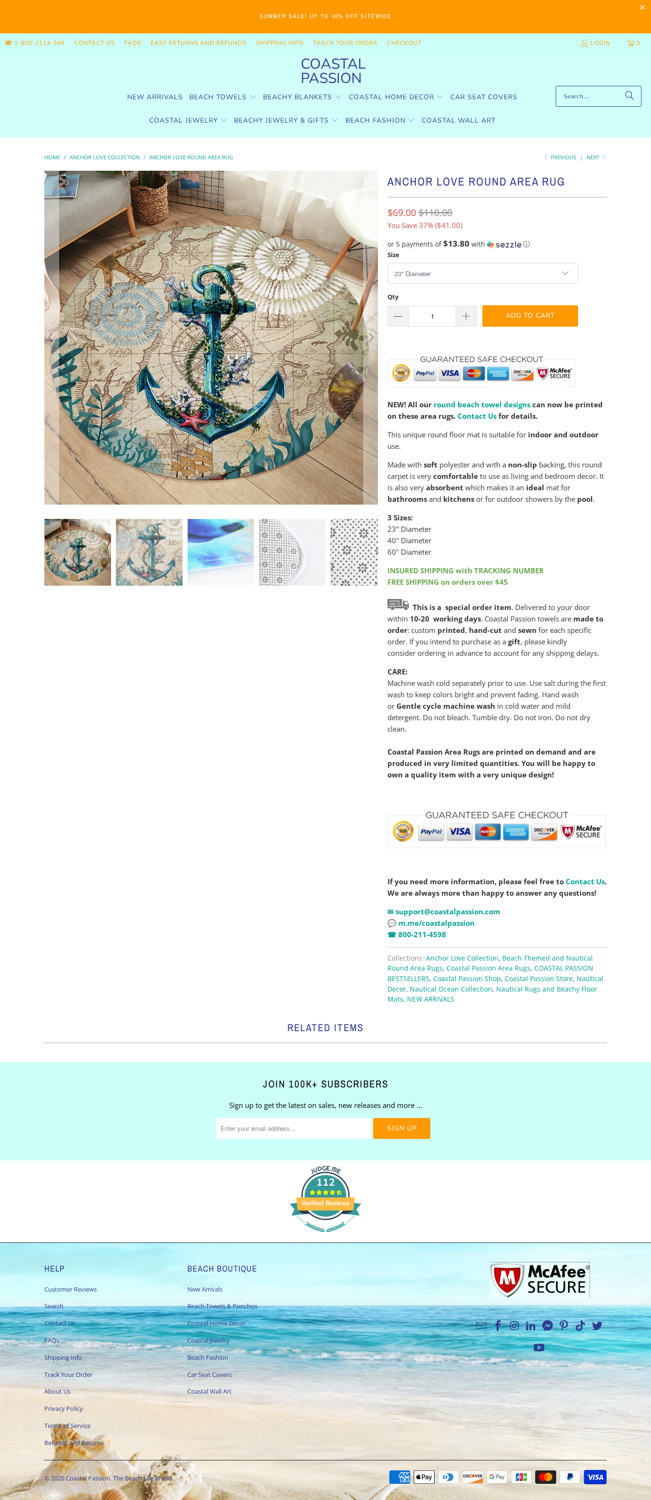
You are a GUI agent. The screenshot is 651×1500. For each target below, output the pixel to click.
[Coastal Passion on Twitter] (597, 1326)
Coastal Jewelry (208, 1340)
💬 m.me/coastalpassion (431, 923)
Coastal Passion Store (539, 978)
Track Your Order (345, 43)
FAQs (132, 43)
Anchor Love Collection (462, 958)
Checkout (404, 43)
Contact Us (94, 43)
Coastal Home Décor (216, 1323)
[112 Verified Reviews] (325, 1236)
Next (593, 157)
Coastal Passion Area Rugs (488, 968)
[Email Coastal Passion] (482, 1326)
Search (53, 1306)
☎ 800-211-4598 (416, 934)
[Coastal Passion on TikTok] (581, 1326)
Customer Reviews (70, 1289)
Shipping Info (280, 43)
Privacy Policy (63, 1408)
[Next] (370, 338)
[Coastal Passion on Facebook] (498, 1326)
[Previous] (51, 338)
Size (393, 254)
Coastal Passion (88, 1478)
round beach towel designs (482, 404)
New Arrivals (205, 1289)
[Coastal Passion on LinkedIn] (531, 1326)
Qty (392, 296)
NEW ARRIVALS (430, 999)
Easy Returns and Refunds (198, 43)
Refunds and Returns (74, 1442)
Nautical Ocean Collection (451, 989)
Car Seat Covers (209, 1374)
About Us (57, 1391)
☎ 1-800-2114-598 (35, 43)
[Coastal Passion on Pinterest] (564, 1326)
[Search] (629, 96)
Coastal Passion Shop (467, 978)
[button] (223, 97)
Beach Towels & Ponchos (222, 1306)
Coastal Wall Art (209, 1391)
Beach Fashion (207, 1357)
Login (600, 43)
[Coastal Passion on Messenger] (548, 1326)
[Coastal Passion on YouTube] (539, 1348)
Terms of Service (67, 1425)
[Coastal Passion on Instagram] (515, 1326)
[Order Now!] (388, 797)
